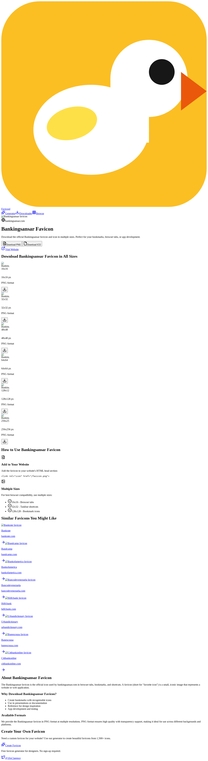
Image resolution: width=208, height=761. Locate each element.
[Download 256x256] (4, 441)
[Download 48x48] (4, 350)
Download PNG (13, 244)
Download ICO (34, 244)
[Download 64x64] (4, 381)
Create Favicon (13, 745)
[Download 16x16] (4, 289)
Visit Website (12, 249)
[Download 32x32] (4, 320)
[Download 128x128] (4, 411)
